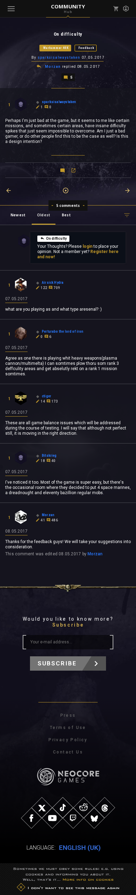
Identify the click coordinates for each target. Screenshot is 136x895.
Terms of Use (68, 727)
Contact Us (68, 752)
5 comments (68, 205)
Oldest (43, 214)
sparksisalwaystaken (59, 57)
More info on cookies (88, 879)
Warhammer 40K (56, 48)
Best (66, 214)
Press (68, 715)
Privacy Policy (68, 739)
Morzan (53, 66)
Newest (17, 214)
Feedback (86, 48)
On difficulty (56, 238)
